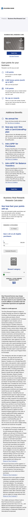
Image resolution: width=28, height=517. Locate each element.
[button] (14, 56)
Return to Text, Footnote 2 (10, 475)
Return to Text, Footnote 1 (10, 461)
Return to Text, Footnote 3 (10, 496)
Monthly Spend (6, 243)
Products (4, 18)
